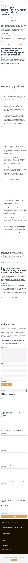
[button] (26, 2)
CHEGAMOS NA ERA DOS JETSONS (8, 449)
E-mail (2, 368)
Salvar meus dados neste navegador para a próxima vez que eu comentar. (14, 381)
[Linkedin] (14, 560)
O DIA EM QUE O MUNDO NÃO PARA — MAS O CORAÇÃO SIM (13, 482)
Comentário (3, 347)
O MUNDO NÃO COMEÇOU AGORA (8, 465)
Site (1, 374)
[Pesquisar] (26, 390)
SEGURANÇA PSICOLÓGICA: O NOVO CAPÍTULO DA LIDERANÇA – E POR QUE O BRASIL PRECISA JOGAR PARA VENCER (13, 500)
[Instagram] (12, 560)
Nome (2, 363)
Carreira (3, 5)
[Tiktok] (16, 560)
